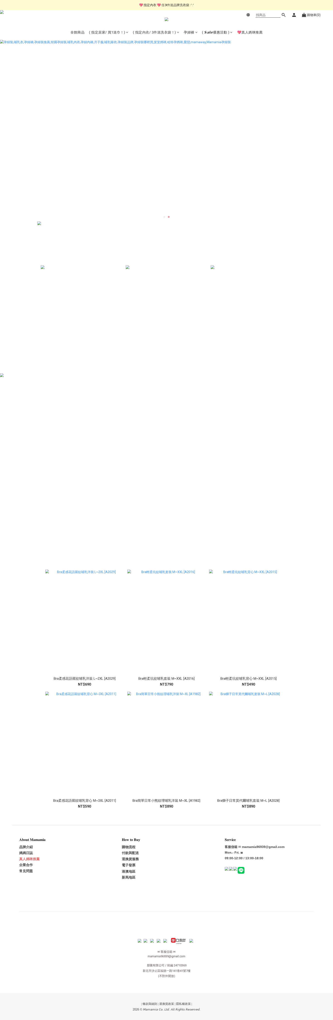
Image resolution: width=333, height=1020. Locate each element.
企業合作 (26, 865)
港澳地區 (128, 871)
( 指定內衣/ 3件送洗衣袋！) (154, 32)
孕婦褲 (189, 32)
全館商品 (77, 32)
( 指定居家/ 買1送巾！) (107, 32)
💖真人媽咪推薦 (250, 32)
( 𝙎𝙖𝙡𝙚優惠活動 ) (215, 32)
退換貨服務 (130, 859)
